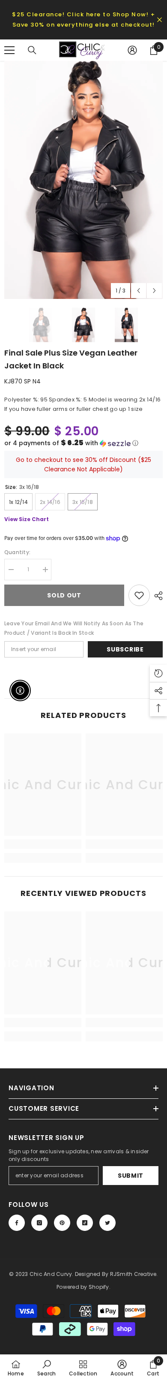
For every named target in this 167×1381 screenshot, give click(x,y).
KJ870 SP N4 (22, 381)
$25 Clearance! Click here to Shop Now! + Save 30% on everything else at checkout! (83, 19)
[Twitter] (107, 1223)
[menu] (9, 50)
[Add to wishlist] (139, 595)
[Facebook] (17, 1223)
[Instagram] (39, 1223)
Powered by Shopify (83, 1287)
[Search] (32, 50)
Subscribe (125, 649)
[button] (83, 443)
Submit (130, 1175)
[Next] (154, 290)
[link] (42, 844)
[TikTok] (85, 1223)
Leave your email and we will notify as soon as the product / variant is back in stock (73, 628)
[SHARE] (156, 595)
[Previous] (138, 290)
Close (159, 20)
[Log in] (132, 50)
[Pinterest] (62, 1223)
